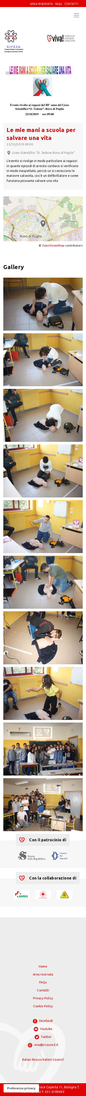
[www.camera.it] (59, 855)
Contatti (43, 990)
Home (43, 966)
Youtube (45, 1029)
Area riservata (43, 974)
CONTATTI (71, 3)
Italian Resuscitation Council (43, 1059)
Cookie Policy (43, 1006)
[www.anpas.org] (21, 894)
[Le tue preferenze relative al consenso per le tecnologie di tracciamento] (21, 1088)
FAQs (58, 3)
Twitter (46, 1037)
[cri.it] (43, 894)
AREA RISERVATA (41, 3)
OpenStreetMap (53, 245)
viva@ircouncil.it (45, 1045)
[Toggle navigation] (76, 15)
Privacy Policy (43, 998)
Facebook (45, 1021)
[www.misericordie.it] (64, 894)
